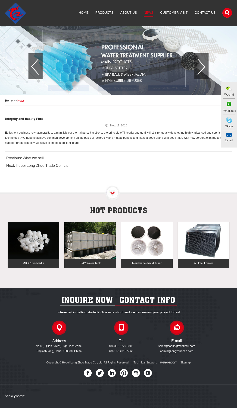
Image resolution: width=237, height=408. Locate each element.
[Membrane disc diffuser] (147, 241)
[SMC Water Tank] (90, 241)
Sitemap (185, 362)
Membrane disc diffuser (147, 263)
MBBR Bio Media (33, 263)
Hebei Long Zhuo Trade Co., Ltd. (42, 165)
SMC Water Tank (90, 263)
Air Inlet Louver (203, 263)
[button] (35, 66)
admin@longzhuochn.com (176, 351)
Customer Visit (174, 12)
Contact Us (205, 12)
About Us (128, 12)
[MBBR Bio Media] (33, 241)
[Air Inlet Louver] (203, 241)
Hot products (118, 210)
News (148, 12)
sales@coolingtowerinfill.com (176, 346)
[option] (118, 60)
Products (104, 12)
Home (83, 12)
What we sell (33, 158)
